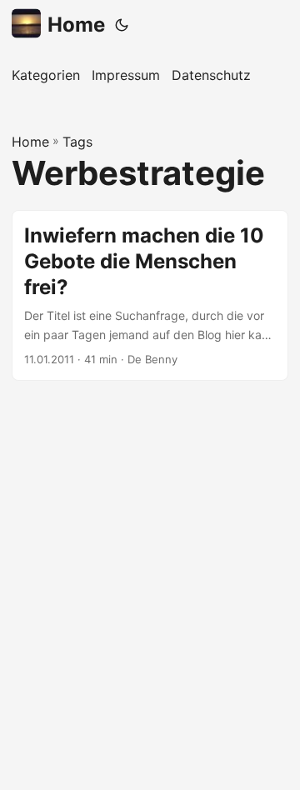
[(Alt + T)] (122, 25)
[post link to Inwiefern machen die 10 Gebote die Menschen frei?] (150, 295)
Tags (77, 141)
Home (76, 24)
